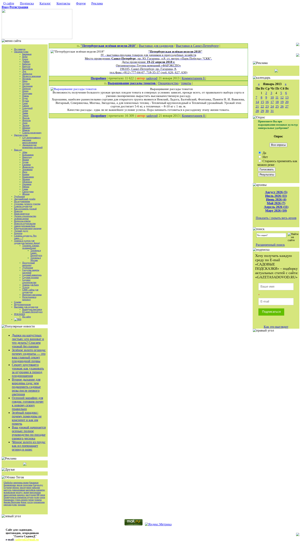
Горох (25, 59)
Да (264, 153)
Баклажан (27, 54)
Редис (25, 98)
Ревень (25, 95)
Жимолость (28, 167)
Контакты (63, 3)
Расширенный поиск (270, 244)
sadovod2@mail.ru (27, 539)
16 (267, 102)
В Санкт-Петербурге (32, 311)
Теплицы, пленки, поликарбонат (31, 246)
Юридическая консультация (27, 228)
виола (19, 485)
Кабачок (26, 64)
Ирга (24, 172)
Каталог (45, 3)
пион (42, 495)
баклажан (33, 482)
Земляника (27, 169)
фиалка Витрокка (12, 502)
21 (257, 106)
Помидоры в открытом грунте (19, 497)
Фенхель (26, 120)
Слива (25, 189)
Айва (24, 152)
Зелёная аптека (21, 218)
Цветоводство (21, 135)
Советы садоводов (23, 206)
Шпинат (26, 127)
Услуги (25, 287)
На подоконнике (22, 201)
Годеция (8, 487)
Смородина (28, 191)
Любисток (27, 73)
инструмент (26, 487)
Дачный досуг (21, 230)
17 (272, 102)
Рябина (25, 186)
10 (272, 97)
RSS (19, 319)
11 (276, 97)
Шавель (26, 130)
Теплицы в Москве (36, 258)
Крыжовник (28, 176)
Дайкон (25, 61)
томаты (38, 499)
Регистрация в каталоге (29, 298)
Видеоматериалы (22, 304)
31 (272, 111)
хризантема (39, 502)
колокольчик (9, 492)
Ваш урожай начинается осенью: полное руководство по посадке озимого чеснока (29, 433)
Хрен (24, 122)
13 (287, 97)
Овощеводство (21, 51)
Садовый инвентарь (32, 275)
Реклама (97, 3)
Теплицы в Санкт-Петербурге (36, 252)
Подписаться (271, 311)
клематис (40, 490)
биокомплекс (10, 485)
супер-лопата (21, 499)
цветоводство (10, 504)
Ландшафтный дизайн (24, 199)
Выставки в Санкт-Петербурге (197, 45)
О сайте (8, 3)
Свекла (25, 105)
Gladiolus (8, 482)
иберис (15, 487)
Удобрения (19, 196)
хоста (30, 502)
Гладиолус (38, 485)
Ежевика (26, 164)
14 (257, 102)
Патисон (26, 88)
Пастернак (27, 86)
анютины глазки (21, 482)
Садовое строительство (29, 281)
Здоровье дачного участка (27, 203)
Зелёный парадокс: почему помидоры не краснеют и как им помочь (27, 418)
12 (282, 97)
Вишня (25, 159)
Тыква (25, 113)
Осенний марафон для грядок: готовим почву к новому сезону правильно (28, 403)
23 (267, 106)
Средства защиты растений (30, 271)
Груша (25, 162)
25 (277, 106)
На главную (19, 49)
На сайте (26, 316)
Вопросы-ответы (22, 221)
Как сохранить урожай (25, 208)
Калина (25, 174)
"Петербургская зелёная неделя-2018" (108, 45)
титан (31, 499)
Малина (26, 179)
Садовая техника (30, 277)
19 (282, 102)
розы (36, 497)
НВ (38, 495)
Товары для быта (30, 284)
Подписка (27, 3)
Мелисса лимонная (31, 76)
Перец (25, 91)
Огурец (26, 83)
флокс (24, 502)
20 (287, 102)
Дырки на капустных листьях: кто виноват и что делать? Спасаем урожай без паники (28, 341)
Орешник (26, 184)
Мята (24, 81)
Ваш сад (18, 149)
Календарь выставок (32, 309)
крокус (19, 492)
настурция (31, 495)
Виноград (27, 157)
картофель (31, 490)
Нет (265, 157)
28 (257, 111)
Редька (25, 100)
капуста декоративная (14, 490)
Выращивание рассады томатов (132, 83)
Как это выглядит (276, 326)
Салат (25, 103)
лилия (26, 492)
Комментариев (192, 78)
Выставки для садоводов (26, 307)
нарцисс (21, 495)
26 (282, 106)
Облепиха (27, 181)
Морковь (26, 78)
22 (262, 106)
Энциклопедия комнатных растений (32, 146)
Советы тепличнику (32, 132)
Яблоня (25, 194)
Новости (18, 211)
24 (272, 106)
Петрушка (27, 93)
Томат (25, 110)
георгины (27, 485)
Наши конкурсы (21, 213)
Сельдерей (27, 108)
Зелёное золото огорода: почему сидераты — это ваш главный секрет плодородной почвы (29, 355)
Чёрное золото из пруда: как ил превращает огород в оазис (28, 445)
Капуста (26, 66)
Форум (81, 3)
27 (287, 106)
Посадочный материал (28, 263)
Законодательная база (24, 226)
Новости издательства (25, 223)
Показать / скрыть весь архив (276, 218)
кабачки (36, 487)
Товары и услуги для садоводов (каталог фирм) (27, 241)
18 (277, 102)
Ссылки (17, 302)
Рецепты (18, 233)
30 (267, 111)
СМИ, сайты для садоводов (30, 290)
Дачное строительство (25, 216)
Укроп (25, 115)
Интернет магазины (32, 294)
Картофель (27, 68)
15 (262, 102)
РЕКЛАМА (19, 314)
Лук (24, 71)
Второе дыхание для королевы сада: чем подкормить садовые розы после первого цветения (26, 387)
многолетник (10, 495)
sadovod (151, 78)
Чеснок (25, 125)
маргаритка (35, 492)
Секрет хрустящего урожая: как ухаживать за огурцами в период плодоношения (28, 370)
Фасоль (25, 118)
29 (262, 111)
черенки (22, 504)
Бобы (24, 56)
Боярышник (28, 154)
